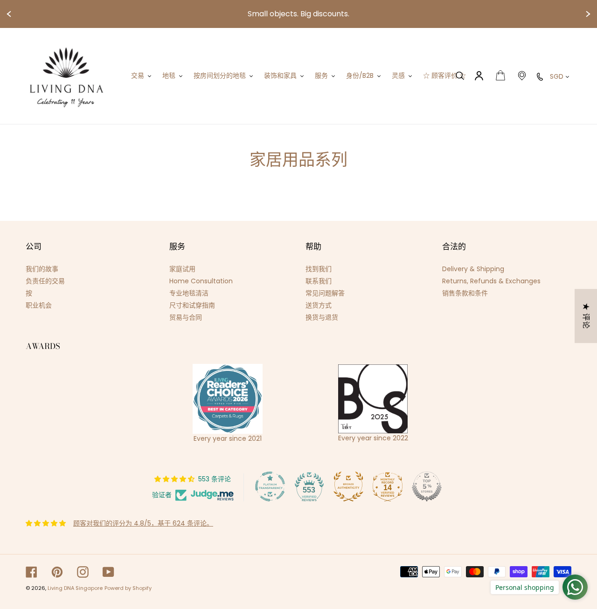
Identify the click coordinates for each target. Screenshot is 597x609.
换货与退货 (321, 317)
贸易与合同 (185, 317)
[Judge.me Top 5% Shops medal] (427, 486)
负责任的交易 (45, 281)
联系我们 (318, 281)
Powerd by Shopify (128, 588)
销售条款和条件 (465, 293)
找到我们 (318, 269)
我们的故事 (42, 269)
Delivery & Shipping (473, 269)
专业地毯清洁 (188, 293)
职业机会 (39, 305)
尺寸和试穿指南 (192, 305)
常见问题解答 (325, 293)
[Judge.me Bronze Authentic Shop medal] (348, 486)
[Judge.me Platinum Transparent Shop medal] (270, 486)
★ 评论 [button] (586, 316)
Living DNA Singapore (75, 588)
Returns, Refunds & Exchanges (491, 281)
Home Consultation (201, 281)
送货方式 (318, 305)
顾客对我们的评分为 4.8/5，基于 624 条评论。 (143, 523)
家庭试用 (182, 269)
